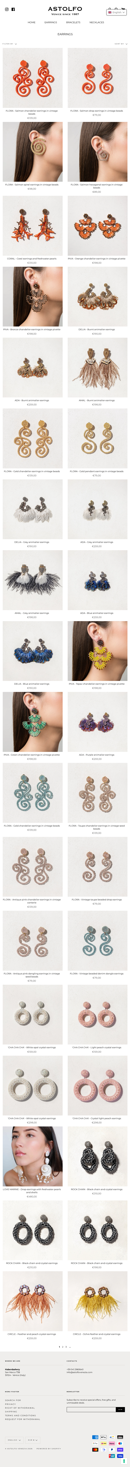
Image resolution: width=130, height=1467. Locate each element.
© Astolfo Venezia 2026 (18, 1449)
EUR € (31, 1440)
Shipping (11, 1412)
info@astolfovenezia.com (79, 1372)
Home (31, 22)
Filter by (8, 44)
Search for (13, 1400)
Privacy (10, 1404)
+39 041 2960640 (75, 1369)
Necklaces (97, 22)
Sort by (120, 44)
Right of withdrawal (20, 1408)
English (13, 1440)
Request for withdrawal (22, 1419)
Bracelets (73, 22)
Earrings (51, 22)
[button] (116, 12)
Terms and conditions (20, 1416)
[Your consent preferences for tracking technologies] (124, 1461)
